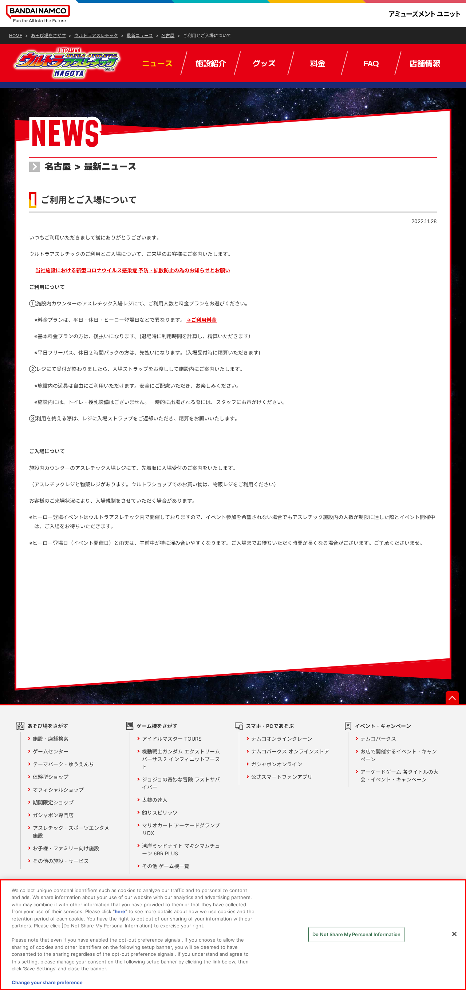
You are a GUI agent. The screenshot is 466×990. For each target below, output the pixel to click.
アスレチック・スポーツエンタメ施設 (71, 832)
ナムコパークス (378, 739)
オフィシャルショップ (58, 790)
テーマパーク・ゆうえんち (63, 764)
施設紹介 (211, 63)
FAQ (371, 63)
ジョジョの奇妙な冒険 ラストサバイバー (181, 783)
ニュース (157, 63)
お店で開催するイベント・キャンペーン (398, 755)
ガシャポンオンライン (276, 764)
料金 (317, 63)
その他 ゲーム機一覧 (165, 866)
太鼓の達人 (154, 800)
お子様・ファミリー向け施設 (66, 848)
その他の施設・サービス (61, 861)
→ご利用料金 (201, 320)
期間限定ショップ (53, 802)
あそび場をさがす (47, 726)
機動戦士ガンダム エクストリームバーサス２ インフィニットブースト (181, 759)
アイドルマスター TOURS (172, 739)
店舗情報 (425, 63)
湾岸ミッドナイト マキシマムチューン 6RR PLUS (181, 849)
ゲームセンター (50, 751)
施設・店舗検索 (50, 739)
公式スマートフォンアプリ (281, 777)
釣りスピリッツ (160, 812)
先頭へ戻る (452, 697)
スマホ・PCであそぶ (270, 726)
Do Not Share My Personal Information (356, 934)
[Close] (454, 934)
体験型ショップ (50, 777)
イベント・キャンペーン (383, 726)
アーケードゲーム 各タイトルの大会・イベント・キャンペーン (399, 776)
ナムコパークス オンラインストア (290, 751)
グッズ (264, 63)
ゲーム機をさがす (157, 726)
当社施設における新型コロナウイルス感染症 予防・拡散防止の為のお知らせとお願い (132, 270)
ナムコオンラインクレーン (281, 739)
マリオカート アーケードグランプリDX (181, 829)
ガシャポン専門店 (53, 815)
